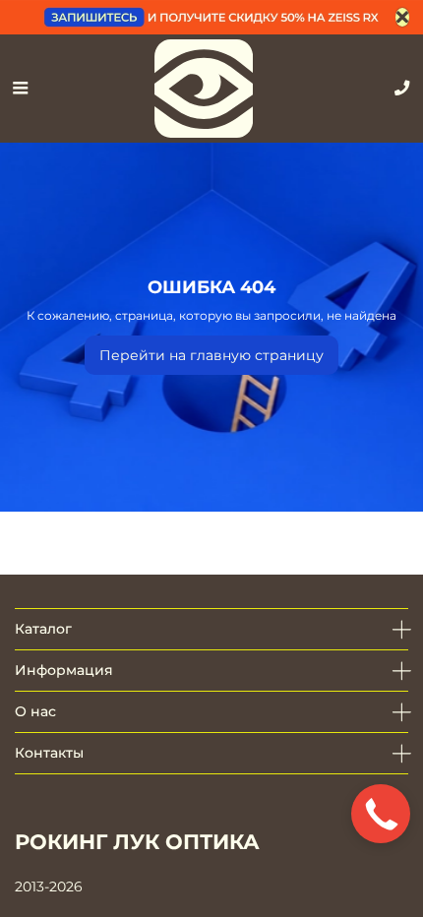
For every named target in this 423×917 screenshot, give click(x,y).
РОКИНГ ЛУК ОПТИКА (137, 841)
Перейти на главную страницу (211, 355)
